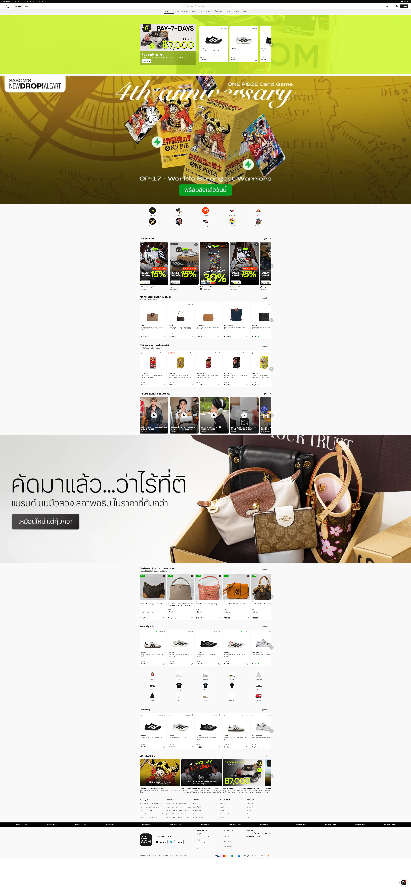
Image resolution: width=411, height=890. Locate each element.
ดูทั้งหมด (267, 239)
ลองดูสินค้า (215, 47)
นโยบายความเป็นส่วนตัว (203, 846)
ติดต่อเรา (226, 836)
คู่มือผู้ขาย (199, 840)
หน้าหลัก (18, 6)
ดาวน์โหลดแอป (17, 2)
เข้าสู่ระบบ (404, 6)
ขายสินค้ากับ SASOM (253, 837)
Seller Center (6, 2)
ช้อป (26, 6)
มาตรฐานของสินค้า (202, 843)
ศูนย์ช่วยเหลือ (227, 841)
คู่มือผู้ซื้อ (199, 834)
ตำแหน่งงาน (200, 849)
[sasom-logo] (6, 6)
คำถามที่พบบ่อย (228, 847)
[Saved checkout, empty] (397, 6)
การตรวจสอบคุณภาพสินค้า (204, 837)
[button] (205, 6)
